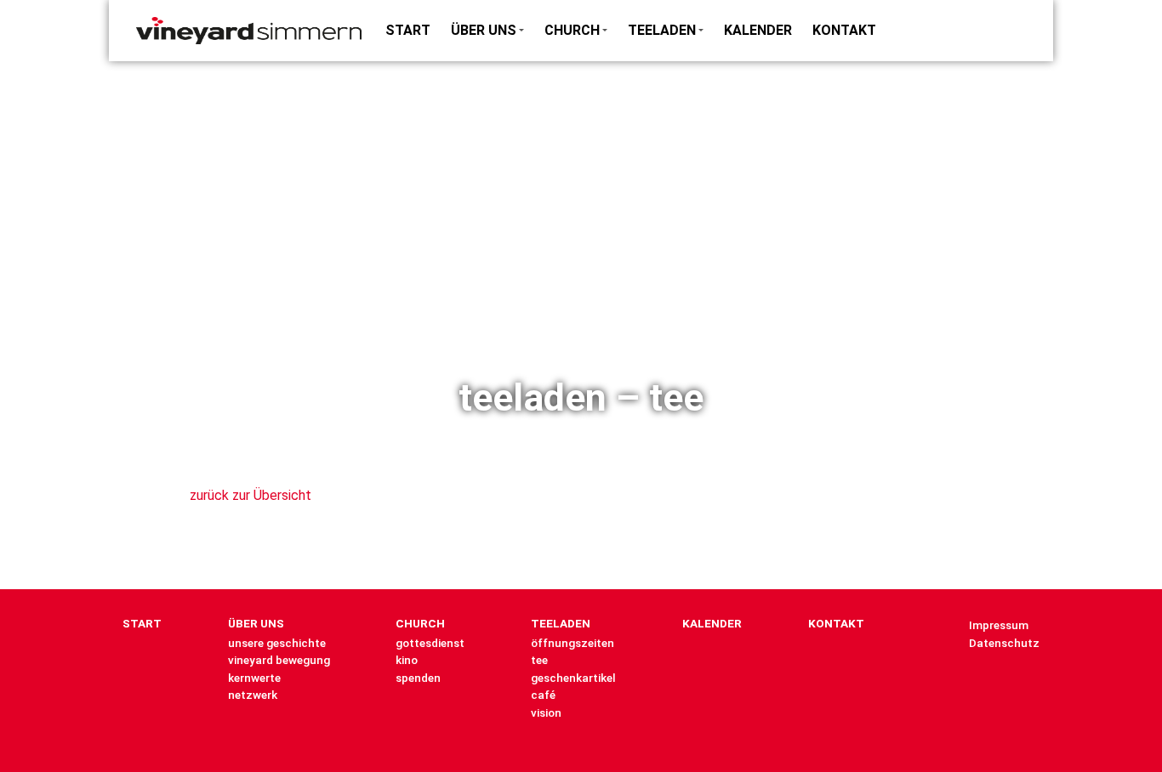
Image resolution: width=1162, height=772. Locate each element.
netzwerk (252, 694)
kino (407, 660)
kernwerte (254, 677)
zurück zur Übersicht (250, 495)
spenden (418, 677)
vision (546, 712)
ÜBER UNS (483, 30)
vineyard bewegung (279, 660)
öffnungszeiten (572, 643)
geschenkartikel (573, 677)
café (543, 694)
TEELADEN (662, 30)
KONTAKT (844, 30)
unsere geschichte (277, 643)
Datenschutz (1004, 643)
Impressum (998, 625)
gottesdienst (430, 643)
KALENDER (758, 30)
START (407, 30)
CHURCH (572, 30)
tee (539, 660)
